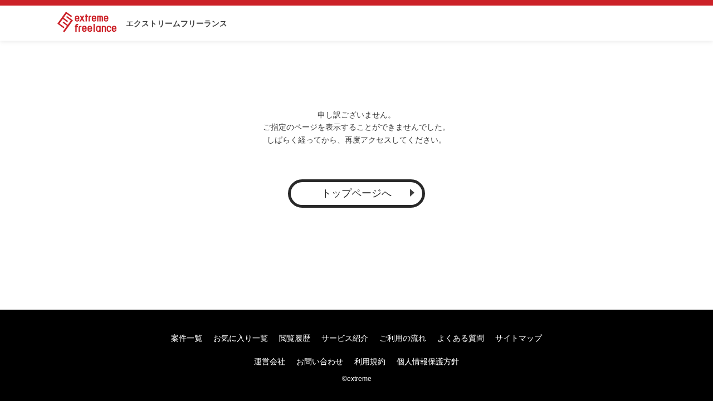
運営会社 (269, 361)
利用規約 (369, 361)
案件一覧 (186, 338)
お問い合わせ (319, 361)
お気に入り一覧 (240, 338)
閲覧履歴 (294, 338)
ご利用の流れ (402, 338)
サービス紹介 (344, 338)
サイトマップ (518, 338)
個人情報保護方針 (428, 361)
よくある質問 (460, 338)
